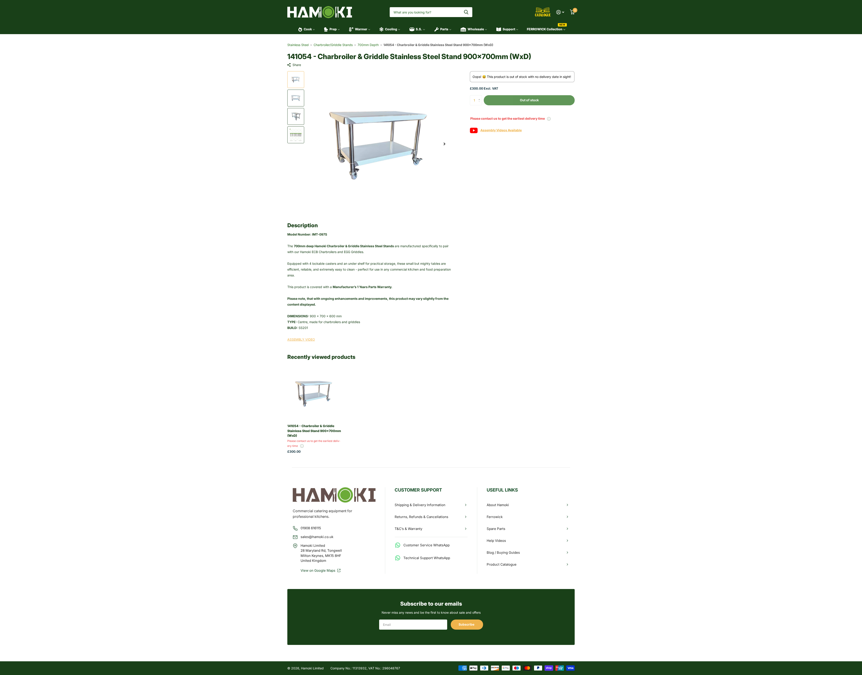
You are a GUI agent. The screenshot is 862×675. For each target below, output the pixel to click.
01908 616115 (311, 528)
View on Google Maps (318, 570)
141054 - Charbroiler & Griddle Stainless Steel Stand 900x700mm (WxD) (314, 430)
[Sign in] (560, 12)
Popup (549, 118)
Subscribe (467, 624)
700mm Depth (368, 45)
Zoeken (466, 12)
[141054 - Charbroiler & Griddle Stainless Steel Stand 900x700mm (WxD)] (314, 393)
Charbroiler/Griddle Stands (333, 45)
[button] (444, 143)
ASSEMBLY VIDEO (301, 339)
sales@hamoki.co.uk (317, 537)
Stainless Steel (298, 45)
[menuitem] (305, 29)
